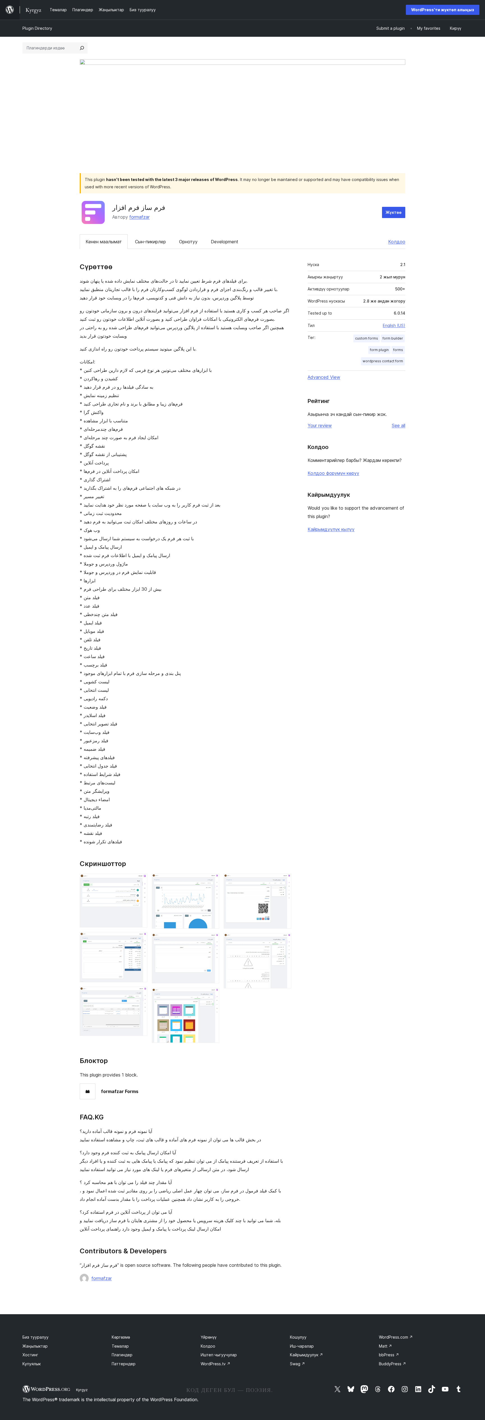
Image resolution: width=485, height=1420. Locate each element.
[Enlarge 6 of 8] (211, 995)
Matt (385, 1346)
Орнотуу (188, 241)
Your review (320, 425)
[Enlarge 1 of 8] (140, 881)
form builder (393, 338)
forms (398, 350)
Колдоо (396, 241)
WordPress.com (396, 1337)
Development (224, 241)
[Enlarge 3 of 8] (140, 994)
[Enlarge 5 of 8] (211, 940)
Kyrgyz (82, 1389)
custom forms (366, 338)
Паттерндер (124, 1363)
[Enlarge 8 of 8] (284, 940)
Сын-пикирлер (150, 241)
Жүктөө (394, 212)
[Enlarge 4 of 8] (211, 881)
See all (398, 425)
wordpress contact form (383, 361)
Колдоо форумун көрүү (333, 473)
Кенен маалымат (104, 241)
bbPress (389, 1354)
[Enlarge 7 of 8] (284, 881)
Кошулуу (298, 1337)
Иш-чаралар (302, 1346)
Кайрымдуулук (306, 1354)
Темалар (120, 1346)
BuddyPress (392, 1363)
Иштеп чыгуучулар (219, 1354)
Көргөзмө (121, 1337)
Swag (297, 1363)
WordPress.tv (215, 1363)
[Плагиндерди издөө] (82, 48)
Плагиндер (122, 1354)
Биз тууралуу (35, 1337)
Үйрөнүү (208, 1337)
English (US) (394, 325)
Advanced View (324, 377)
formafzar (139, 217)
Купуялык (31, 1363)
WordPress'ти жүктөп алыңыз (442, 9)
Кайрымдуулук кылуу (331, 529)
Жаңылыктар (35, 1346)
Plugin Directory (37, 28)
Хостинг (30, 1354)
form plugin (379, 350)
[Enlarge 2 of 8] (140, 939)
